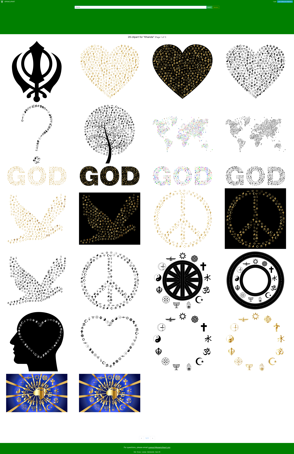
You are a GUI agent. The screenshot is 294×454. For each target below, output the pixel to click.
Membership (150, 452)
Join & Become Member (285, 1)
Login (274, 1)
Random (216, 7)
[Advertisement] (147, 21)
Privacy (139, 452)
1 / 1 (147, 438)
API (159, 452)
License (144, 452)
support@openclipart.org (159, 447)
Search (209, 7)
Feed (156, 452)
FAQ (135, 452)
